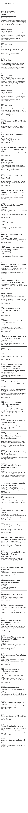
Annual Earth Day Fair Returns (12, 726)
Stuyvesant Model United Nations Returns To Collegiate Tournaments (13, 554)
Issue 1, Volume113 (5, 697)
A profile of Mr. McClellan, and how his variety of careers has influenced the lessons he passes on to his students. (13, 490)
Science (3, 335)
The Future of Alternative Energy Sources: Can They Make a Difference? (12, 639)
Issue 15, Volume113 (6, 478)
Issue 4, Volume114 (5, 288)
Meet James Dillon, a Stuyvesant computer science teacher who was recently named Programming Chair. (12, 256)
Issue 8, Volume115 (5, 54)
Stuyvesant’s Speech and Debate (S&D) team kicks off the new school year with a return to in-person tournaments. (12, 629)
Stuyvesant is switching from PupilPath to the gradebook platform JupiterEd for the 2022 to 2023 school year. (12, 680)
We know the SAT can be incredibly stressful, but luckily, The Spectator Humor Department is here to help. (13, 502)
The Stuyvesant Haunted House (12, 594)
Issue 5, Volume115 (5, 100)
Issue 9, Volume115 (5, 39)
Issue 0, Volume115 (5, 129)
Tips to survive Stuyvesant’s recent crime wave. (12, 314)
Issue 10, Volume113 (6, 532)
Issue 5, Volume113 (5, 588)
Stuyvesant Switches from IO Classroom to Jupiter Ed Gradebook (11, 672)
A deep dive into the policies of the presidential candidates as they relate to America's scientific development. (12, 197)
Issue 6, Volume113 (5, 575)
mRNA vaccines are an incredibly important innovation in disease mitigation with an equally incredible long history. (14, 612)
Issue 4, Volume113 (5, 600)
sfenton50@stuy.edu (5, 17)
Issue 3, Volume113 (5, 649)
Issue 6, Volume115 (5, 85)
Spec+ (2, 363)
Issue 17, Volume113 (6, 415)
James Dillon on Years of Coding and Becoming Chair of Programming (12, 250)
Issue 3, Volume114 (5, 331)
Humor (2, 307)
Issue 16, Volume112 (6, 708)
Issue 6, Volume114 (5, 275)
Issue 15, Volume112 (6, 734)
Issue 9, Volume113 (5, 546)
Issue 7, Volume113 (5, 562)
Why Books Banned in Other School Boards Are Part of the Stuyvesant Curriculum (11, 436)
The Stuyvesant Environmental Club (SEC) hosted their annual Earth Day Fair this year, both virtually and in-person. (13, 732)
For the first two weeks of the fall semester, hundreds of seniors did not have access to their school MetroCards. (13, 356)
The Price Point (6, 30)
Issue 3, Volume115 (5, 115)
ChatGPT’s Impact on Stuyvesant (12, 525)
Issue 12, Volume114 (6, 217)
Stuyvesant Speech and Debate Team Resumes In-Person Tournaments (11, 622)
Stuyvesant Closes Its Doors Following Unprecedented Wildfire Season (11, 405)
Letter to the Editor (8, 223)
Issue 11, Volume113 (6, 519)
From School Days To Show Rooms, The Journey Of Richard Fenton (12, 384)
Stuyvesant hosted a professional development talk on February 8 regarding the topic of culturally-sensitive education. (13, 517)
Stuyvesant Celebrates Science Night (13, 716)
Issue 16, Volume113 (6, 460)
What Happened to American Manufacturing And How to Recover (11, 467)
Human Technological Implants (12, 703)
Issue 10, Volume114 (6, 242)
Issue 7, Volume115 (5, 70)
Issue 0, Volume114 (5, 376)
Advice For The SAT (8, 498)
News (2, 28)
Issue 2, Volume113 (5, 682)
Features (3, 246)
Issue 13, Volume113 (6, 505)
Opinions (3, 146)
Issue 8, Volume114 (5, 259)
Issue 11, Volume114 (6, 228)
